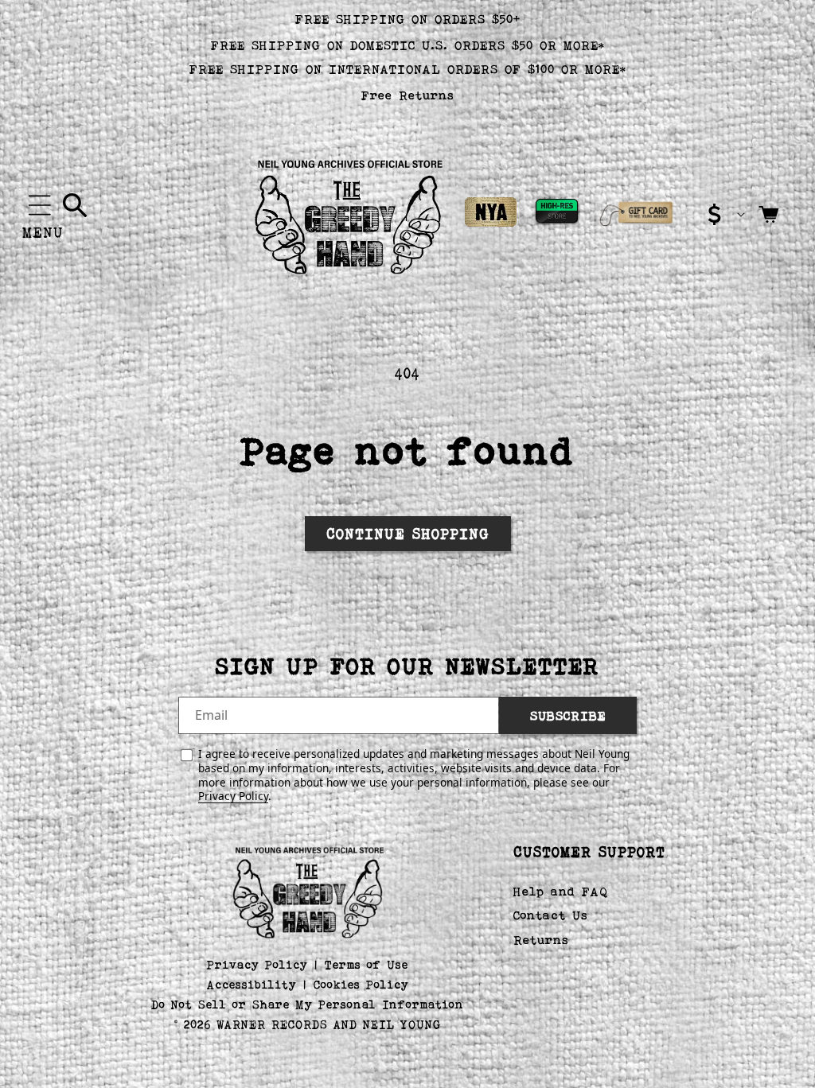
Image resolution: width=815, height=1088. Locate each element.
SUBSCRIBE (568, 715)
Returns (541, 939)
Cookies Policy (361, 984)
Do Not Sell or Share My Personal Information (307, 1004)
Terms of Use (366, 964)
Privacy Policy (233, 795)
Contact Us (550, 915)
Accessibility (252, 984)
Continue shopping (407, 534)
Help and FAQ (560, 891)
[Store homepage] (307, 890)
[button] (39, 205)
